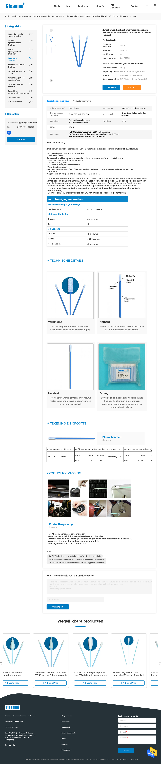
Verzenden (57, 607)
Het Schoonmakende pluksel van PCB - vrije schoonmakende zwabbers (76, 559)
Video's (100, 6)
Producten (83, 6)
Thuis (57, 6)
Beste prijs (111, 87)
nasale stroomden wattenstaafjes (20, 35)
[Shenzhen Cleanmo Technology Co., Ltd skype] (15, 133)
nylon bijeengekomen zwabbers (20, 51)
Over (68, 6)
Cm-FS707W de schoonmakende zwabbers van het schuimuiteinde (75, 556)
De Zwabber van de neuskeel (20, 72)
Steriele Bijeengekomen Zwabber (20, 42)
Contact (21, 139)
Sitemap (65, 744)
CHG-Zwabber (20, 97)
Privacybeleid (66, 750)
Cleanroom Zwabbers (20, 59)
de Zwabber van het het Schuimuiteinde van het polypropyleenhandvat (76, 563)
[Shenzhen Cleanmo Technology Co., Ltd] (15, 6)
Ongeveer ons (67, 716)
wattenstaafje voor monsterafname (20, 79)
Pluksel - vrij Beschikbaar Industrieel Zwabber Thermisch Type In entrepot (61, 675)
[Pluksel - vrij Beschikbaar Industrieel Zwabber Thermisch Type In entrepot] (61, 651)
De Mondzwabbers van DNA (20, 85)
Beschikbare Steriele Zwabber (20, 66)
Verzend (126, 751)
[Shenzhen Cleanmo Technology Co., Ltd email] (9, 133)
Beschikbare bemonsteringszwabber (20, 92)
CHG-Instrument (20, 102)
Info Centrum (115, 6)
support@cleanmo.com (14, 721)
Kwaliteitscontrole (69, 733)
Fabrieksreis (66, 727)
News (64, 739)
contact (135, 6)
